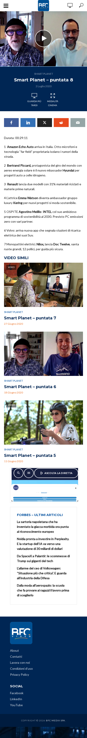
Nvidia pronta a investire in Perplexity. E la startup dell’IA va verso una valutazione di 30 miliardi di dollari (43, 543)
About (14, 650)
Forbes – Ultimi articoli (40, 515)
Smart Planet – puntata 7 (30, 318)
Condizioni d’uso (21, 668)
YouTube (16, 705)
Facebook (16, 693)
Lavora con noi (20, 662)
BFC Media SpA (55, 720)
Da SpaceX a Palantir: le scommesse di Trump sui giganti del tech (43, 558)
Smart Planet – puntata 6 (30, 386)
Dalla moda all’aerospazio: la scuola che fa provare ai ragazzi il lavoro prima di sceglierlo (43, 590)
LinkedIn (16, 699)
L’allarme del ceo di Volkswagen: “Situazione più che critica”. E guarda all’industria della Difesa (41, 573)
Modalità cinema (52, 103)
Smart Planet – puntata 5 (30, 455)
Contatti (16, 656)
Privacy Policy (19, 674)
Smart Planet (43, 73)
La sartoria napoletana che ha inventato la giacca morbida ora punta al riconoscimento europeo (43, 526)
